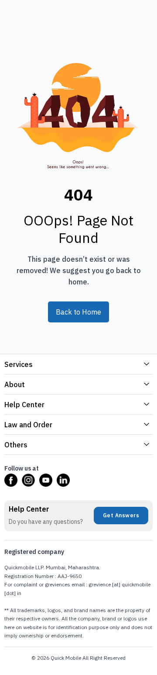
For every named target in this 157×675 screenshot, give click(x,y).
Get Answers (121, 515)
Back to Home (78, 312)
